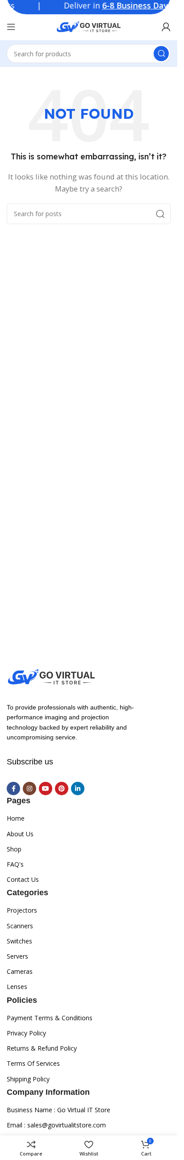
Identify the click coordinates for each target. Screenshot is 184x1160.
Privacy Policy (26, 1033)
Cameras (20, 971)
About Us (20, 834)
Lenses (17, 986)
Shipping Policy (28, 1079)
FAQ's (15, 864)
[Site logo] (88, 25)
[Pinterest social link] (61, 788)
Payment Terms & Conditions (49, 1018)
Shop (14, 849)
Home (16, 818)
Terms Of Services (33, 1063)
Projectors (22, 910)
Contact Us (23, 879)
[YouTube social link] (45, 788)
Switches (19, 941)
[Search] (161, 53)
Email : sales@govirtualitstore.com (56, 1125)
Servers (17, 956)
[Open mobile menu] (11, 27)
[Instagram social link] (29, 788)
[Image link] (51, 676)
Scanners (20, 926)
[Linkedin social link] (77, 788)
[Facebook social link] (13, 788)
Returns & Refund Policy (42, 1048)
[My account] (166, 27)
